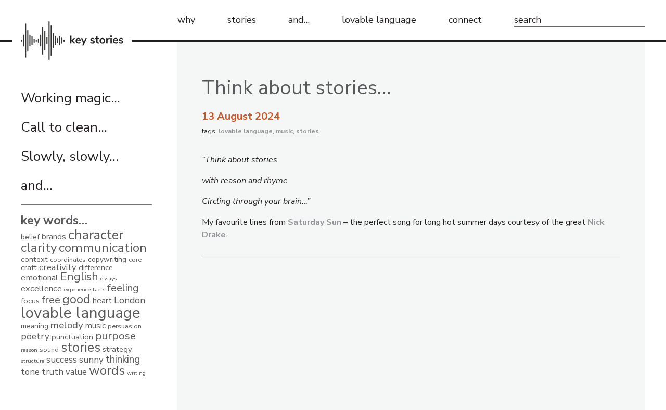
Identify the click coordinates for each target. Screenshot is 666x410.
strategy (117, 349)
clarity (39, 248)
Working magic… (70, 98)
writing (136, 373)
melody (66, 325)
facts (99, 289)
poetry (35, 336)
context (34, 259)
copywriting (107, 259)
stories (241, 20)
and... (37, 185)
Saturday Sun (314, 222)
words (107, 370)
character (95, 235)
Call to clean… (64, 127)
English (79, 277)
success (61, 360)
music (95, 325)
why (186, 20)
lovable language (379, 20)
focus (30, 301)
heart (102, 300)
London (129, 300)
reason (29, 350)
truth (52, 372)
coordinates (68, 259)
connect (465, 20)
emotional (39, 278)
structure (32, 361)
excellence (41, 288)
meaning (34, 326)
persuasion (125, 326)
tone (30, 372)
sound (49, 349)
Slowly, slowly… (70, 156)
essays (108, 279)
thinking (123, 359)
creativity (57, 267)
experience (77, 289)
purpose (115, 335)
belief (30, 237)
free (51, 300)
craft (29, 267)
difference (96, 267)
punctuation (72, 336)
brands (54, 236)
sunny (91, 360)
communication (103, 248)
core (135, 259)
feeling (123, 288)
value (76, 372)
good (76, 299)
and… (299, 20)
